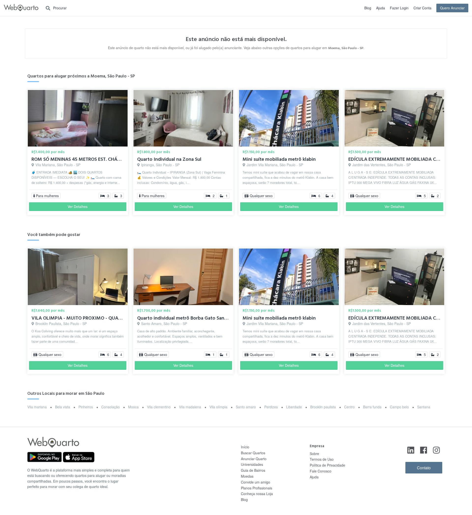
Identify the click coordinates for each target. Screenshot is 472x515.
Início (245, 446)
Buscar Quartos (253, 452)
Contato (424, 468)
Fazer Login (399, 7)
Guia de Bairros (253, 470)
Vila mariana (37, 406)
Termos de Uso (322, 459)
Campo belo (399, 406)
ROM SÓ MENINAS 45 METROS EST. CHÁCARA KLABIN (89, 159)
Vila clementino (159, 406)
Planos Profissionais (256, 488)
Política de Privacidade (327, 465)
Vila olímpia (218, 406)
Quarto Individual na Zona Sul (169, 159)
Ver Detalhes (78, 206)
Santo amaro (246, 406)
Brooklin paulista (323, 406)
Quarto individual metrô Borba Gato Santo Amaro (191, 318)
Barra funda (372, 406)
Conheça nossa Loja (257, 493)
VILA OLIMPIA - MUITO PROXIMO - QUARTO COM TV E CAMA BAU (103, 318)
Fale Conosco (320, 471)
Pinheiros (85, 406)
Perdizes (271, 406)
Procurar (59, 7)
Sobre (314, 453)
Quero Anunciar (452, 7)
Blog (367, 7)
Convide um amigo (255, 482)
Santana (423, 406)
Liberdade (294, 406)
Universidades (252, 464)
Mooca (133, 406)
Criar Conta (422, 7)
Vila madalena (190, 406)
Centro (349, 406)
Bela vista (62, 406)
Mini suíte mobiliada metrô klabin (279, 159)
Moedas (247, 476)
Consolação (110, 406)
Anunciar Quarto (253, 458)
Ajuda (380, 7)
